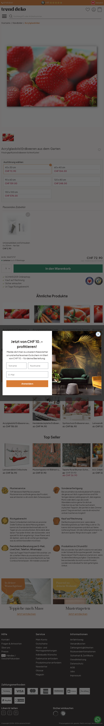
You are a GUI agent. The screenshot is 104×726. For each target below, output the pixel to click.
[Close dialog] (98, 334)
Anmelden (27, 383)
